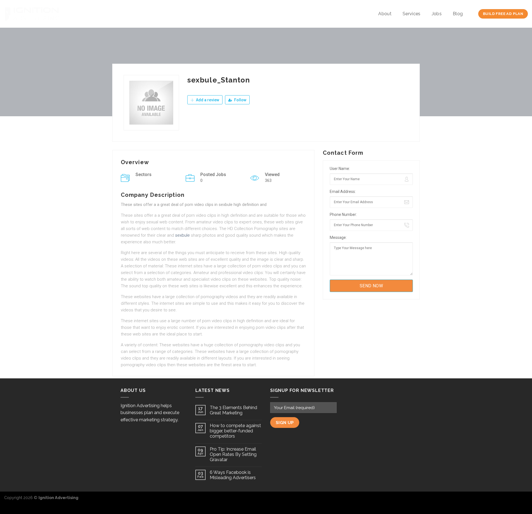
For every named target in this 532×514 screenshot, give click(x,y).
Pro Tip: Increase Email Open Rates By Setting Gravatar (233, 454)
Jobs (437, 13)
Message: (338, 237)
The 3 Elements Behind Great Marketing (233, 410)
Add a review (207, 100)
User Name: (340, 168)
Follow (239, 100)
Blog (458, 13)
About (385, 13)
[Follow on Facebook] (505, 500)
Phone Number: (343, 214)
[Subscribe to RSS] (523, 500)
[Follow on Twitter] (514, 500)
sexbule (182, 235)
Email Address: (343, 191)
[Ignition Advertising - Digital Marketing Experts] (32, 14)
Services (412, 13)
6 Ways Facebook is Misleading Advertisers (233, 475)
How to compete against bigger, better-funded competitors (235, 431)
